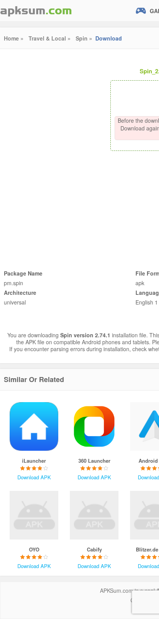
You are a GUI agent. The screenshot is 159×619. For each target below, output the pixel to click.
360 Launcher (94, 460)
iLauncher (34, 460)
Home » (14, 38)
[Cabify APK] (94, 515)
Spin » (84, 38)
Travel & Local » (50, 38)
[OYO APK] (34, 515)
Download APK (34, 477)
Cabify (94, 549)
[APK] (36, 10)
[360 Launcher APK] (94, 426)
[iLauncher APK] (34, 426)
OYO (34, 549)
